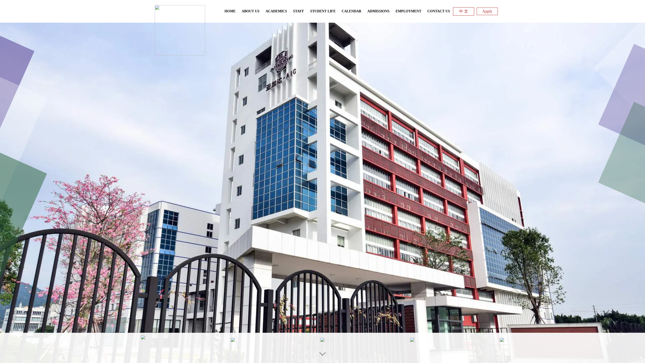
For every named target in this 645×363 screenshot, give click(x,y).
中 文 (463, 11)
